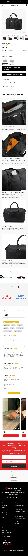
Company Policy (19, 516)
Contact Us (18, 523)
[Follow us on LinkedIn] (19, 497)
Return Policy (19, 514)
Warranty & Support (20, 511)
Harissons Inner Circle (19, 506)
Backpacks (4, 505)
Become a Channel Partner (7, 539)
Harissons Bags (6, 43)
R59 (3, 517)
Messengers (5, 510)
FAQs (16, 521)
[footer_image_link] (13, 489)
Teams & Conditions (20, 518)
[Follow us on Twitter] (10, 497)
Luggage (4, 512)
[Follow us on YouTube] (16, 497)
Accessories (5, 514)
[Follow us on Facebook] (7, 497)
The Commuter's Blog (6, 533)
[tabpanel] (13, 475)
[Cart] (25, 5)
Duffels (3, 507)
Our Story (4, 530)
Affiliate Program (6, 536)
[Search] (23, 5)
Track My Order (19, 509)
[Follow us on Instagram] (13, 497)
